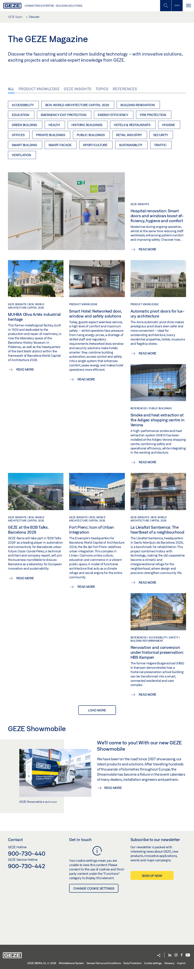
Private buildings (50, 135)
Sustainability (131, 145)
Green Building (24, 125)
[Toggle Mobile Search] (165, 5)
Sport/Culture (95, 145)
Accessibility (23, 105)
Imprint (181, 963)
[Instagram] (176, 955)
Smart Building (24, 145)
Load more (97, 710)
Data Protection (132, 963)
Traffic (160, 145)
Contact (15, 839)
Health (54, 125)
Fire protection (153, 115)
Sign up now (152, 875)
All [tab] (11, 89)
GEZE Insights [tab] (78, 89)
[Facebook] (182, 955)
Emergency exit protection (63, 115)
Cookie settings (153, 963)
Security (160, 135)
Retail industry (129, 135)
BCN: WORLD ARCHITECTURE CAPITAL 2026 (77, 105)
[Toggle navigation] (188, 5)
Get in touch (80, 839)
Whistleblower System (71, 963)
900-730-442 (26, 865)
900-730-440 (26, 853)
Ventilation (21, 155)
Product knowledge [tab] (39, 89)
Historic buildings (86, 125)
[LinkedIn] (170, 955)
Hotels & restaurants (132, 125)
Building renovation (137, 105)
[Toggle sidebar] (177, 5)
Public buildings (91, 135)
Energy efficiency (113, 115)
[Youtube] (187, 955)
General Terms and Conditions (104, 963)
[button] (159, 955)
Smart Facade (59, 145)
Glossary (169, 963)
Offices (18, 135)
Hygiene (168, 125)
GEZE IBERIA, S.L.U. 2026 (41, 963)
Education (20, 115)
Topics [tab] (102, 89)
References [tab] (125, 89)
